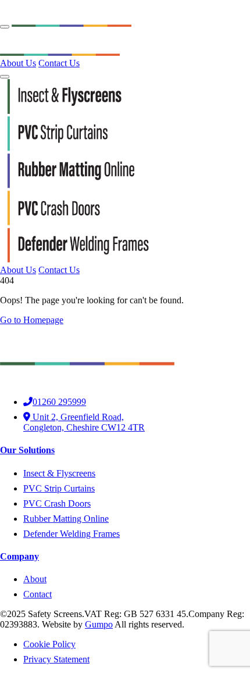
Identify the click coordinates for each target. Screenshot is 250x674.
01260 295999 (59, 402)
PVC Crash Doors (57, 503)
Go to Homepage (31, 320)
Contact (37, 594)
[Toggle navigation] (4, 26)
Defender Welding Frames (71, 534)
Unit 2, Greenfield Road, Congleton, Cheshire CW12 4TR (84, 422)
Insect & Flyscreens (59, 473)
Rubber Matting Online (66, 519)
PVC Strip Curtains (59, 488)
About (35, 579)
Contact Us (59, 63)
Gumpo (99, 624)
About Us (18, 63)
